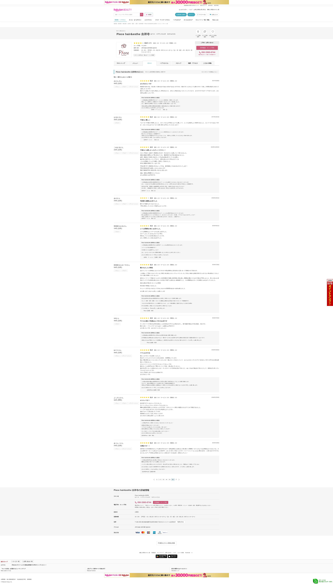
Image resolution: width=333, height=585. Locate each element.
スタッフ (178, 63)
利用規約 (153, 552)
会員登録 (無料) (180, 14)
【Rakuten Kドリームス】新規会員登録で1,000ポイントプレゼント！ (29, 565)
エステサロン (148, 20)
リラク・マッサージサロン (162, 20)
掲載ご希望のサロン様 (213, 9)
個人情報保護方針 (11, 579)
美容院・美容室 (117, 23)
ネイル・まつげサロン (135, 20)
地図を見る (180, 522)
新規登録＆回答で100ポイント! (191, 5)
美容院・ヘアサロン (120, 20)
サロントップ (121, 63)
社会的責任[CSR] (21, 579)
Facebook (187, 552)
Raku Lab (215, 20)
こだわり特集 (207, 63)
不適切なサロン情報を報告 (166, 543)
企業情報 (3, 579)
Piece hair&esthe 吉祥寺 (151, 23)
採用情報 (29, 579)
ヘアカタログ (177, 20)
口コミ (160, 23)
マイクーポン (202, 14)
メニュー (135, 63)
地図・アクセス (193, 63)
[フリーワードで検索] (141, 14)
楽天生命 (210, 5)
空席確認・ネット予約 (207, 47)
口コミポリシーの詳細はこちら (209, 71)
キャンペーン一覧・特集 (202, 20)
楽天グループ (203, 5)
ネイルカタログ (188, 20)
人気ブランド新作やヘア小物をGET (96, 568)
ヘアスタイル (164, 63)
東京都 (124, 23)
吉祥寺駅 (141, 23)
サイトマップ (160, 552)
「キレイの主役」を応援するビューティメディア (13, 568)
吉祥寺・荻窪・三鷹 (132, 23)
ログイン (191, 14)
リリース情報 (180, 552)
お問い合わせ (168, 552)
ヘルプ (190, 9)
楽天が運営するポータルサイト (179, 568)
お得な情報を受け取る (200, 9)
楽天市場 (216, 5)
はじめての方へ (183, 9)
